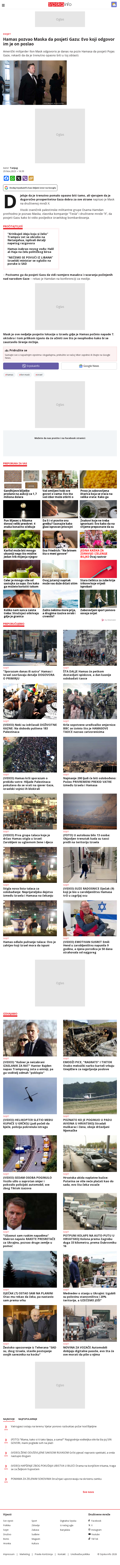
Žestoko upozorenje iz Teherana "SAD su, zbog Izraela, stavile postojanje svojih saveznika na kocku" (29, 1351)
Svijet (7, 33)
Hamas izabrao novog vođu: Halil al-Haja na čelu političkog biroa (31, 250)
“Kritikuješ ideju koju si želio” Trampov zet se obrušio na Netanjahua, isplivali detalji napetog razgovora (28, 238)
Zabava (35, 1529)
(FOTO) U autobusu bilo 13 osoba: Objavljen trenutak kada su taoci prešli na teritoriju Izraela (86, 838)
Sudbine (36, 1534)
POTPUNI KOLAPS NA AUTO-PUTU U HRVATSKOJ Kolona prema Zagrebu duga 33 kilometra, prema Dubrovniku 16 (89, 1241)
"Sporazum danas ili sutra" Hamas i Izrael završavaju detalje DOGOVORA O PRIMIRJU (28, 675)
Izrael (39, 374)
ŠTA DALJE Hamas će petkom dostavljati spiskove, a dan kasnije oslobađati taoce (87, 675)
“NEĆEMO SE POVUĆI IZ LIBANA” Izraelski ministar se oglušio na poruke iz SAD (30, 260)
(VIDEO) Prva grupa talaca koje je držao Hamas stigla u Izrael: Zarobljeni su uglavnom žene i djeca (28, 838)
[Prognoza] (114, 4)
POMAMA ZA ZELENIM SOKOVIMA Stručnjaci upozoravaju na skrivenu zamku (56, 1479)
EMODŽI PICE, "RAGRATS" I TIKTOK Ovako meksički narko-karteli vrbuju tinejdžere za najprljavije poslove (88, 1065)
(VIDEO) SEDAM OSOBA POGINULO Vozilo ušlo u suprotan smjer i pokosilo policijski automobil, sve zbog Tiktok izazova (27, 1183)
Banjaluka (65, 1529)
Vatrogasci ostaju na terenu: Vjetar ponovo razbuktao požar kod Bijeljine (54, 1426)
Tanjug (14, 167)
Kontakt (62, 1554)
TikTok (94, 1538)
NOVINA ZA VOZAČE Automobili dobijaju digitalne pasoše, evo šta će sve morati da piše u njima (88, 1351)
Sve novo (88, 1492)
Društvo (7, 1534)
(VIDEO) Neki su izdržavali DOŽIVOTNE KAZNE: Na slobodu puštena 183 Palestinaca (30, 728)
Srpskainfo (33, 366)
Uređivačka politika (80, 1554)
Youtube (95, 1534)
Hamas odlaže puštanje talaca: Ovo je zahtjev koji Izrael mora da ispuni (29, 943)
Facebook (96, 1520)
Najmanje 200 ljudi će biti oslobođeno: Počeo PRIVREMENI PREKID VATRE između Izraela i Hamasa (89, 781)
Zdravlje (36, 1525)
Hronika (7, 1543)
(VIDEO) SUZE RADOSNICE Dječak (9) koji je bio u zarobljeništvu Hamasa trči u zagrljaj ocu (88, 892)
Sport (34, 1520)
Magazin (36, 1538)
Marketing (25, 1554)
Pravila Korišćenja (44, 1554)
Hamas (10, 374)
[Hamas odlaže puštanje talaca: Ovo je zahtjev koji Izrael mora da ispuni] (30, 918)
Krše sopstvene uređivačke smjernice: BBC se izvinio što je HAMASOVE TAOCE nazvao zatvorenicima (89, 728)
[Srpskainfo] (60, 4)
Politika (6, 1525)
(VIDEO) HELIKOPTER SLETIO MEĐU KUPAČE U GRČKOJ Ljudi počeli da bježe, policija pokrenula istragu (28, 1123)
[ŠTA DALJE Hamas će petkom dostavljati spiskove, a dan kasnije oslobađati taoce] (90, 648)
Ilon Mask (25, 374)
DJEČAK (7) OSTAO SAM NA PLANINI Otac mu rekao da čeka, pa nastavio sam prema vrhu (28, 1297)
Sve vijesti (8, 1520)
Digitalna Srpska (68, 1520)
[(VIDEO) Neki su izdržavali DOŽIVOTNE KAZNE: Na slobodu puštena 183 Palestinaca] (30, 701)
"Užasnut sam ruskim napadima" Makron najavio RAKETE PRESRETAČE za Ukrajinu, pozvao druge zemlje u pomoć (29, 1241)
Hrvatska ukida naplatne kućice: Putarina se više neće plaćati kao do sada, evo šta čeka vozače (88, 1181)
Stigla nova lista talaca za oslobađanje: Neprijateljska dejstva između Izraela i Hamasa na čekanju (28, 892)
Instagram (96, 1529)
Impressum (9, 1554)
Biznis (6, 1538)
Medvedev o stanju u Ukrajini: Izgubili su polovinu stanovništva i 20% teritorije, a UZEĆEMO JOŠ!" (89, 1297)
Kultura (35, 1543)
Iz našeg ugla (66, 1525)
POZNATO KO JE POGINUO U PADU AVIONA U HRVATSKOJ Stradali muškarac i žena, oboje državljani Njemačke (87, 1125)
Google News (91, 366)
